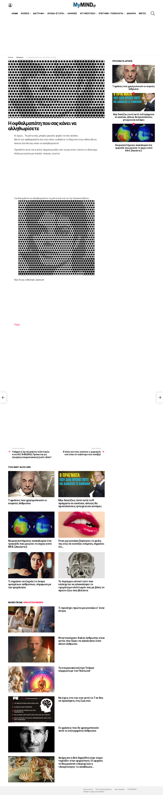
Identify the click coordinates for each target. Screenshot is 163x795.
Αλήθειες (72, 13)
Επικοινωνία (88, 789)
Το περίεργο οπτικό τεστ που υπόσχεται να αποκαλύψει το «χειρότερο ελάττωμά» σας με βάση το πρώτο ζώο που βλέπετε (81, 585)
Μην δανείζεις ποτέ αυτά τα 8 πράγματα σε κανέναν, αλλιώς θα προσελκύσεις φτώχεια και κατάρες (80, 503)
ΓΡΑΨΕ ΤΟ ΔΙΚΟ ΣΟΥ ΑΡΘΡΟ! (93, 792)
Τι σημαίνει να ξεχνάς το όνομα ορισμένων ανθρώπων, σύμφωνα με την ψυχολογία (29, 584)
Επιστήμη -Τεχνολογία (111, 13)
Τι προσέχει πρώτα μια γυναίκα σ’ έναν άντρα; (81, 609)
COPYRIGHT (132, 789)
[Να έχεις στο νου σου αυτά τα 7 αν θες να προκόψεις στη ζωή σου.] (31, 709)
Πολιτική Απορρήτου (104, 789)
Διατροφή (38, 13)
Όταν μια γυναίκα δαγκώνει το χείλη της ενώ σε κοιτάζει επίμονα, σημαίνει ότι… (81, 544)
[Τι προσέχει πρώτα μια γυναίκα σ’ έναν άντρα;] (31, 619)
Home (15, 13)
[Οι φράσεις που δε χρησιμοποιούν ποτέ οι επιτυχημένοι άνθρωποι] (31, 739)
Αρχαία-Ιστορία (55, 13)
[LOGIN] (10, 5)
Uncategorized (33, 602)
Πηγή (17, 324)
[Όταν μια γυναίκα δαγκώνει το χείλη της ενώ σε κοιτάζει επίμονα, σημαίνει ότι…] (81, 525)
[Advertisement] (81, 36)
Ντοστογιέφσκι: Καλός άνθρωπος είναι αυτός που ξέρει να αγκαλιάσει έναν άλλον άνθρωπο (81, 641)
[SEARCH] (153, 13)
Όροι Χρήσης (119, 789)
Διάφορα (131, 13)
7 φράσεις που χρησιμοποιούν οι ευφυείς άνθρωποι (27, 501)
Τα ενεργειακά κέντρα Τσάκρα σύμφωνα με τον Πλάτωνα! (76, 669)
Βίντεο (142, 13)
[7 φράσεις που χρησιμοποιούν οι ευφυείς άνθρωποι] (31, 484)
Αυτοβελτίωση (87, 13)
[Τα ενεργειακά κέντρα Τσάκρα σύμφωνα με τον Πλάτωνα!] (31, 679)
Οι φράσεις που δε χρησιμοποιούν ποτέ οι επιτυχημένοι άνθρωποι (78, 729)
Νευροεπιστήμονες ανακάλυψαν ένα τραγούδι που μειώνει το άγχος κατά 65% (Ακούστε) (29, 544)
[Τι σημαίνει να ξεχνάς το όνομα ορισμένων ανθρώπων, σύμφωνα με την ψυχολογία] (31, 565)
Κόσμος (25, 13)
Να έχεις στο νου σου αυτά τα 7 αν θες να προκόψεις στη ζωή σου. (80, 699)
